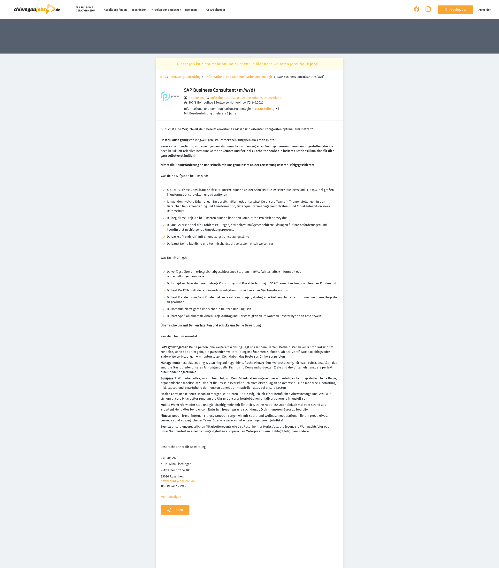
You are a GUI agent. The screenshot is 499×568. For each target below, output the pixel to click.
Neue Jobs (309, 64)
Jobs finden (139, 9)
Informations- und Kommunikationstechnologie (239, 77)
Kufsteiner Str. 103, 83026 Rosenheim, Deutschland (245, 98)
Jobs (163, 77)
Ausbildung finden (115, 9)
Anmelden (485, 9)
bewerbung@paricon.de (178, 481)
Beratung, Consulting (185, 77)
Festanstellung (264, 109)
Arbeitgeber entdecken (166, 9)
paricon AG (196, 98)
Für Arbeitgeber (215, 9)
